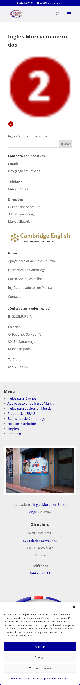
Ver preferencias (40, 668)
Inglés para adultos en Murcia (30, 287)
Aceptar (40, 647)
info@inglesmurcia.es (24, 171)
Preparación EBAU (21, 413)
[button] (74, 607)
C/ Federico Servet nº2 (40, 540)
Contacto (15, 296)
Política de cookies (21, 678)
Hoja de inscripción (21, 423)
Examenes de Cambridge (27, 270)
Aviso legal (63, 678)
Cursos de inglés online (25, 278)
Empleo (13, 428)
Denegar (40, 657)
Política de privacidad (44, 678)
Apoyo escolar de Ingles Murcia (31, 261)
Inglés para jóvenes (21, 398)
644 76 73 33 (18, 366)
